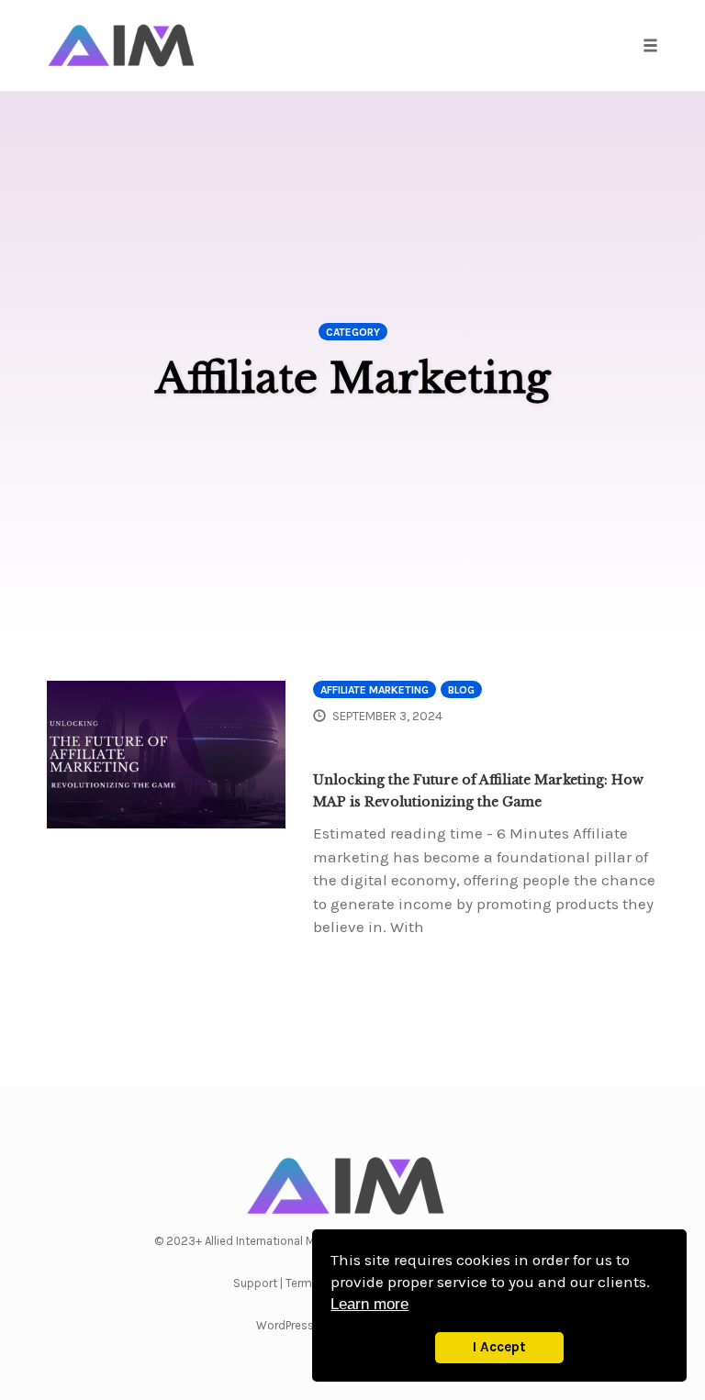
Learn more (369, 1304)
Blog (461, 689)
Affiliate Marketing (374, 689)
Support (255, 1283)
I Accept (499, 1347)
